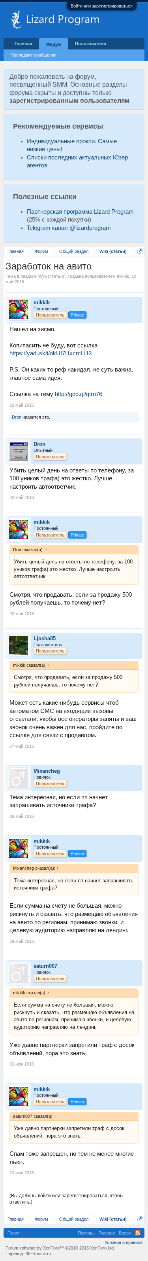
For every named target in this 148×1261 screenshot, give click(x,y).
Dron (16, 417)
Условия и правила (123, 1242)
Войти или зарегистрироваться (102, 6)
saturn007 (45, 966)
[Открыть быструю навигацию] (139, 251)
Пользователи (90, 43)
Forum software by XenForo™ (60, 1248)
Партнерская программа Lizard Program (80, 212)
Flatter (13, 1233)
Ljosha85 (45, 638)
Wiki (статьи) (51, 276)
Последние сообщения (33, 55)
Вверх (125, 1233)
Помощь (86, 1233)
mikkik (123, 276)
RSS (138, 1233)
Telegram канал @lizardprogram (69, 228)
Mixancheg (47, 771)
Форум (53, 44)
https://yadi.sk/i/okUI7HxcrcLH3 (50, 353)
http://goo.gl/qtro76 (78, 394)
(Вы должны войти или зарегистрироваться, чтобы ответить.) (66, 1199)
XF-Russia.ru (38, 1253)
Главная (23, 43)
